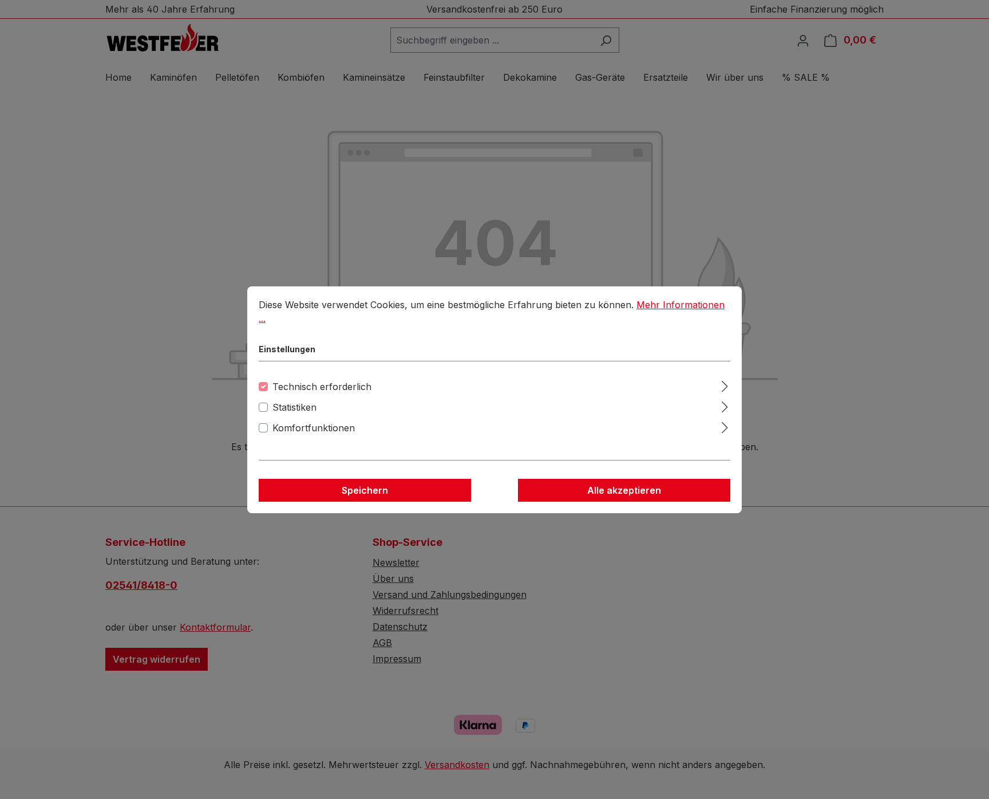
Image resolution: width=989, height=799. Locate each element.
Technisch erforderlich (321, 386)
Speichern (365, 490)
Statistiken (294, 407)
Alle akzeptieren (624, 490)
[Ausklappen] (724, 384)
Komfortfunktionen (313, 428)
